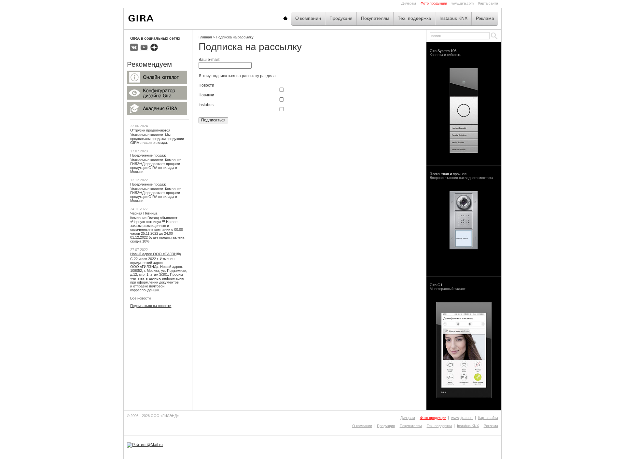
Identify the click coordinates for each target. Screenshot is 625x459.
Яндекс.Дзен (154, 47)
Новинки (206, 95)
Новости (206, 85)
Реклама (485, 18)
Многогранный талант (447, 287)
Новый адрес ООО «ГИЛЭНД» (155, 254)
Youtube (144, 47)
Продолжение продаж (148, 155)
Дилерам (408, 3)
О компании (308, 18)
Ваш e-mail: (209, 59)
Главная (293, 18)
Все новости (140, 298)
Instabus (206, 105)
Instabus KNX (453, 18)
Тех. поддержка (414, 18)
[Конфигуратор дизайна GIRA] (157, 98)
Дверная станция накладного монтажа (461, 176)
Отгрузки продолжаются (150, 130)
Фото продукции (434, 3)
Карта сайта (488, 3)
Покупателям (375, 18)
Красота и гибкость (445, 53)
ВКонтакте (134, 47)
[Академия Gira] (157, 114)
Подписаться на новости (150, 306)
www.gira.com (462, 3)
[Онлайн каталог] (157, 83)
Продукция (341, 18)
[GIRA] (141, 18)
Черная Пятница (143, 213)
